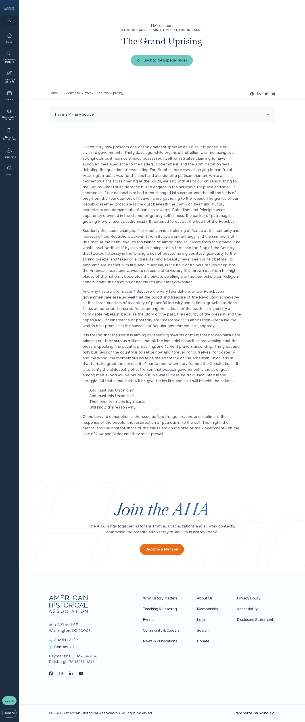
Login (201, 620)
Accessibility (247, 609)
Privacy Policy (248, 598)
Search (203, 630)
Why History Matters (160, 598)
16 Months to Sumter (76, 93)
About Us (205, 598)
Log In (9, 700)
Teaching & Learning (160, 609)
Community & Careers (161, 630)
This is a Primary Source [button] (74, 114)
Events (149, 620)
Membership (207, 609)
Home (53, 93)
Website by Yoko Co (255, 713)
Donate (9, 713)
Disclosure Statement (255, 620)
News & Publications (160, 641)
